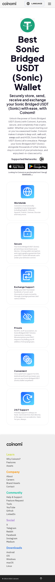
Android (10, 552)
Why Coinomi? (13, 458)
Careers (10, 479)
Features (11, 462)
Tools (9, 504)
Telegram (11, 528)
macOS (9, 562)
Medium (10, 541)
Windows (11, 559)
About (9, 476)
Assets (9, 465)
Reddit (9, 531)
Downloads (14, 548)
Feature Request (15, 500)
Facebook (11, 535)
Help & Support (14, 497)
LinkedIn (10, 514)
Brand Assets (13, 483)
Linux (9, 566)
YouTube (10, 507)
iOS (8, 555)
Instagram (11, 538)
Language (37, 4)
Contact (10, 486)
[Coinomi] (9, 4)
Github (9, 510)
